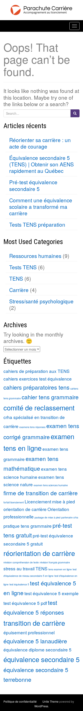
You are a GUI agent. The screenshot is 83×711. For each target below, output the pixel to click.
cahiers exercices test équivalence (37, 378)
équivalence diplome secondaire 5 (37, 649)
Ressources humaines (35, 255)
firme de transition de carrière (40, 493)
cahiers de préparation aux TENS (36, 371)
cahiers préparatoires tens (36, 387)
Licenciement (38, 501)
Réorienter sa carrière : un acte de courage (40, 143)
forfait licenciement (13, 502)
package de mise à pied (47, 517)
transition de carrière (34, 623)
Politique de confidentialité (20, 701)
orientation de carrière (25, 509)
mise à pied (63, 501)
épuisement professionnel (29, 632)
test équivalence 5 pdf (25, 603)
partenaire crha (69, 517)
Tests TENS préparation (37, 224)
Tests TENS (23, 267)
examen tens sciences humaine (51, 485)
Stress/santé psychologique (41, 301)
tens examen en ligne (60, 569)
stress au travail (19, 568)
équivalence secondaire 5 (41, 659)
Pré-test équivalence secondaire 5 (33, 185)
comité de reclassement (38, 407)
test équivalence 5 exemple (51, 593)
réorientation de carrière (39, 553)
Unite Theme (50, 701)
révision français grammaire (55, 562)
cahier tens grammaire (50, 397)
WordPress (41, 706)
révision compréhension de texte (21, 562)
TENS (16, 278)
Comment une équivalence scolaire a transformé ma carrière (40, 206)
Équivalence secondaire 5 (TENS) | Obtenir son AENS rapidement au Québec (41, 164)
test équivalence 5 (19, 584)
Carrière (19, 289)
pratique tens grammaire (27, 526)
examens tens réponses (32, 427)
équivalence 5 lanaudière (35, 641)
